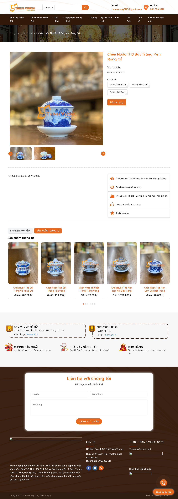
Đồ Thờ (57, 19)
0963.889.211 (32, 334)
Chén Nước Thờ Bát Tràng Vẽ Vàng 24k (23, 289)
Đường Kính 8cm (139, 84)
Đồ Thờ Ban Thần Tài (39, 19)
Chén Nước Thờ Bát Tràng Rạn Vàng (56, 289)
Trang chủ (14, 33)
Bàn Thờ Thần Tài (17, 19)
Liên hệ (140, 19)
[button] (103, 153)
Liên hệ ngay (116, 102)
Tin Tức (129, 19)
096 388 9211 (157, 9)
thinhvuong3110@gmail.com (127, 9)
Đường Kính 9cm (117, 92)
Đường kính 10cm (118, 84)
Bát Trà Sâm (29, 33)
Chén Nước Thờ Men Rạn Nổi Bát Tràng (121, 289)
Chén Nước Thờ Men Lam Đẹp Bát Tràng (154, 289)
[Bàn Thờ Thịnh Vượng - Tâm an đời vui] (22, 7)
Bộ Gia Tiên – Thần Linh (110, 19)
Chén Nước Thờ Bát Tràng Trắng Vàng (89, 289)
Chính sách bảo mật (156, 19)
